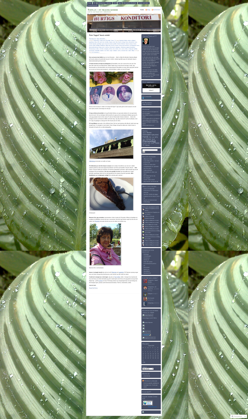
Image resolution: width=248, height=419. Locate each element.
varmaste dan (124, 50)
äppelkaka (91, 42)
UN (115, 3)
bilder (107, 42)
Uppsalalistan (146, 271)
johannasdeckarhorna (150, 230)
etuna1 (146, 242)
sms (120, 48)
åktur (96, 42)
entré (114, 42)
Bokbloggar (146, 254)
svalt (122, 48)
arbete (129, 40)
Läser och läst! (144, 3)
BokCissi (151, 300)
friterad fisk (131, 42)
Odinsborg (123, 47)
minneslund (112, 47)
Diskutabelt (147, 135)
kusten (116, 45)
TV (115, 40)
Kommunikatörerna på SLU (149, 263)
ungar (111, 50)
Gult (153, 137)
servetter (101, 48)
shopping (106, 48)
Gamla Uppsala (92, 43)
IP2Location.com (152, 406)
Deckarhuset (146, 258)
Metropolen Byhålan (130, 3)
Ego (119, 3)
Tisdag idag (150, 303)
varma (119, 50)
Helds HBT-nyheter (147, 261)
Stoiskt (152, 143)
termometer (91, 50)
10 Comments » (95, 52)
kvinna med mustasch (124, 45)
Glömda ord (146, 259)
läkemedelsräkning (93, 47)
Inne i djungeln (146, 177)
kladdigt (98, 45)
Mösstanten (152, 284)
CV (95, 3)
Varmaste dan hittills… (98, 39)
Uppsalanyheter (147, 273)
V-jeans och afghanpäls (148, 188)
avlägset (133, 40)
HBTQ (156, 137)
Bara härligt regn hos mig (149, 175)
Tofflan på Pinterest (146, 104)
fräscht (119, 42)
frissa (127, 42)
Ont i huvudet (151, 298)
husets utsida (92, 45)
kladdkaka (102, 45)
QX (144, 265)
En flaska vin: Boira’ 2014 (149, 164)
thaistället (97, 50)
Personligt (107, 40)
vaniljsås (115, 50)
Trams (112, 40)
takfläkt (135, 48)
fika (117, 42)
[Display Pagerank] (147, 322)
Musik (153, 139)
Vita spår (152, 216)
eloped (110, 42)
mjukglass (117, 47)
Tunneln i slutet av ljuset (149, 179)
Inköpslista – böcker (104, 3)
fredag (123, 42)
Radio (149, 143)
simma (110, 48)
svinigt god (130, 48)
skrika (116, 48)
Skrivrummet (146, 267)
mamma (107, 47)
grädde (115, 43)
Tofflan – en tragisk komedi (103, 9)
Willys (133, 50)
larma (138, 45)
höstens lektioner (121, 43)
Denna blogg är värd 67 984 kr (149, 318)
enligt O (155, 293)
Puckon (145, 143)
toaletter (102, 50)
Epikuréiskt (96, 40)
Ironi (104, 40)
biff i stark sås (100, 42)
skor (114, 48)
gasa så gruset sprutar (107, 43)
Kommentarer (156, 9)
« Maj (143, 362)
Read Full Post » (93, 288)
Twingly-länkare (150, 381)
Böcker (149, 132)
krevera (113, 45)
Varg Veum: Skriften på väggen (150, 194)
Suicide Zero (146, 269)
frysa (136, 42)
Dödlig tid (150, 293)
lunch (103, 47)
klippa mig (108, 45)
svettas (126, 48)
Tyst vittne (106, 50)
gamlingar (99, 43)
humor (134, 43)
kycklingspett (133, 45)
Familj (101, 40)
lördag (100, 47)
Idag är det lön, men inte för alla (150, 181)
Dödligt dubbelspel (147, 170)
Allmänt (144, 132)
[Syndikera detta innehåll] (143, 381)
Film (150, 137)
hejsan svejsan (129, 43)
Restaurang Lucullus (94, 48)
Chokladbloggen (147, 256)
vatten (129, 50)
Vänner (147, 145)
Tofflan (146, 208)
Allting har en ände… (148, 158)
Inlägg (148, 9)
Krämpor (148, 139)
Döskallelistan (92, 5)
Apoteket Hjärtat (123, 40)
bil (105, 42)
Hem (89, 3)
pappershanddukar (130, 47)
